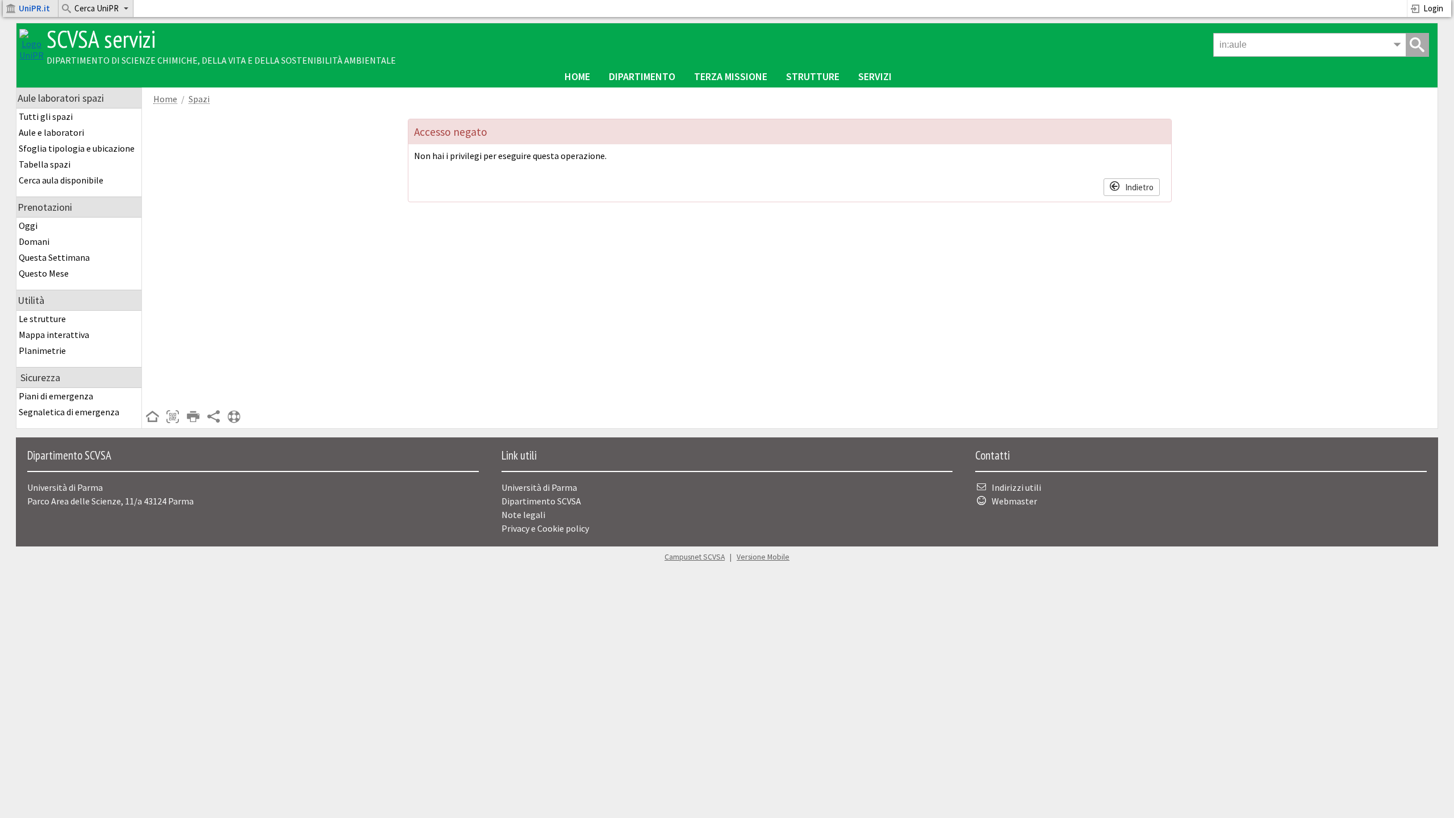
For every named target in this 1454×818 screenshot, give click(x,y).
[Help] (234, 417)
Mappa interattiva (54, 334)
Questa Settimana (54, 257)
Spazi (199, 99)
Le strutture (42, 318)
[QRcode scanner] (173, 417)
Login (1433, 8)
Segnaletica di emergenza (69, 412)
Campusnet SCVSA (695, 557)
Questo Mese (44, 273)
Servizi (875, 76)
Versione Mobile (763, 557)
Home (577, 76)
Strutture (812, 76)
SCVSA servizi (101, 39)
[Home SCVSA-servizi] (31, 55)
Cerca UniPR (96, 8)
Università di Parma (539, 487)
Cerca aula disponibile (61, 180)
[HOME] (152, 417)
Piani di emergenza (56, 396)
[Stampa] (193, 417)
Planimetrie (42, 350)
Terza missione (730, 76)
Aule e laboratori (51, 132)
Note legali (523, 514)
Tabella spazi (44, 164)
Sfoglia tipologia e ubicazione (77, 148)
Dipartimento (642, 76)
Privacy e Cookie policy (545, 528)
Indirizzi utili (1016, 487)
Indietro (1139, 186)
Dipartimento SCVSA (541, 501)
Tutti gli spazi (46, 116)
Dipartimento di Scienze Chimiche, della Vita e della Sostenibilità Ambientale (221, 60)
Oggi (28, 225)
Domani (34, 241)
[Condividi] (213, 417)
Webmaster (1014, 501)
